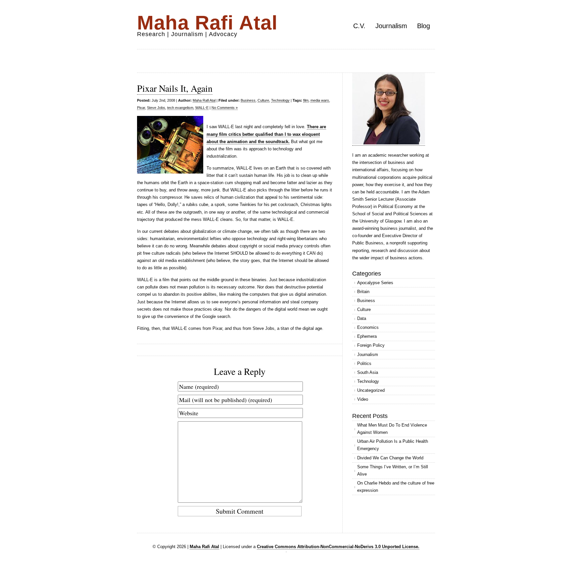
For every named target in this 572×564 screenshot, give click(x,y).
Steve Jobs (156, 108)
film (306, 100)
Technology (280, 100)
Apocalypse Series (375, 282)
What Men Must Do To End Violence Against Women (392, 429)
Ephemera (367, 336)
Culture (263, 100)
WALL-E (202, 108)
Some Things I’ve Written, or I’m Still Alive (392, 470)
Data (361, 318)
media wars (319, 100)
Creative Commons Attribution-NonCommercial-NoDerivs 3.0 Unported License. (338, 546)
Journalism (391, 25)
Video (362, 399)
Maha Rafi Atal (207, 23)
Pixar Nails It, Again (175, 88)
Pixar (141, 108)
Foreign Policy (371, 345)
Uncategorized (371, 390)
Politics (364, 363)
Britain (363, 291)
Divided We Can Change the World (390, 457)
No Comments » (225, 108)
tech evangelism (180, 108)
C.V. (359, 25)
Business (248, 100)
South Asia (367, 372)
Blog (423, 25)
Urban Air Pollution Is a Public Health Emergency (392, 445)
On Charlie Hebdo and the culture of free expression (395, 487)
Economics (368, 327)
